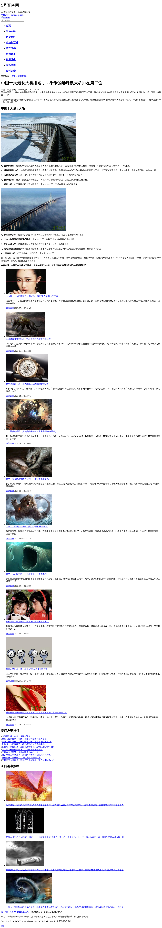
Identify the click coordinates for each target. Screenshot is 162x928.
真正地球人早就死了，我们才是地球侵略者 (21, 757)
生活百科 (11, 31)
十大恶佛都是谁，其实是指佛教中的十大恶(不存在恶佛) (31, 431)
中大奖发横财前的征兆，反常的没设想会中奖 (22, 750)
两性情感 (11, 48)
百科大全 (11, 70)
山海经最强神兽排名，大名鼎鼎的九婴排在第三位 (28, 339)
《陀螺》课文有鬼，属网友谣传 (16, 736)
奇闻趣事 (11, 53)
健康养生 (11, 59)
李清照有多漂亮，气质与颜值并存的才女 (20, 752)
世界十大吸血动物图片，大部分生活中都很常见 (27, 479)
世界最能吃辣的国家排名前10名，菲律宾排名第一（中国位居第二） (36, 712)
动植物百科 (12, 42)
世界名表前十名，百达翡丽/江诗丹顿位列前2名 (27, 384)
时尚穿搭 (11, 65)
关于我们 (5, 912)
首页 (8, 25)
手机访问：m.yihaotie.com (12, 15)
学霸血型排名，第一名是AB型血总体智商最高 (26, 669)
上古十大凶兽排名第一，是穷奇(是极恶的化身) (27, 526)
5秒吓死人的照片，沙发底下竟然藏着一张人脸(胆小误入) (28, 760)
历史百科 (11, 37)
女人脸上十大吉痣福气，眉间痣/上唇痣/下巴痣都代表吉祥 (32, 296)
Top (2, 926)
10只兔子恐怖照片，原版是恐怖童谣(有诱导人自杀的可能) (28, 747)
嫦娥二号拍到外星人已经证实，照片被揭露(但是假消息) (27, 742)
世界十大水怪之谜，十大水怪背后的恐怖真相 (26, 574)
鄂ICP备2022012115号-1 (20, 912)
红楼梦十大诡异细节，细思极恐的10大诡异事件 (27, 621)
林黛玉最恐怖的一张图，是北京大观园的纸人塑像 (24, 739)
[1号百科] (81, 17)
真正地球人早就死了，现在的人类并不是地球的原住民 (26, 755)
